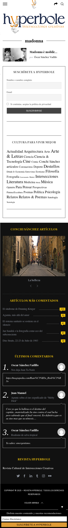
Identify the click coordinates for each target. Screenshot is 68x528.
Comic (34, 161)
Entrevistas (30, 171)
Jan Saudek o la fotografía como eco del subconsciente (22, 332)
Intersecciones (46, 176)
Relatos (12, 196)
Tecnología (11, 202)
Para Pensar (24, 187)
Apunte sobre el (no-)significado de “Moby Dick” (32, 399)
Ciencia (29, 156)
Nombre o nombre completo (19, 79)
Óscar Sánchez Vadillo (45, 57)
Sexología (53, 197)
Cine (27, 161)
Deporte (38, 167)
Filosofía (52, 171)
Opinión (11, 187)
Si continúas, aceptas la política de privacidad (30, 104)
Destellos (51, 166)
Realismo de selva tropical (24, 435)
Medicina (29, 182)
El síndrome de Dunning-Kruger (19, 308)
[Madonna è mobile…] (14, 54)
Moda (38, 182)
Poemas (28, 192)
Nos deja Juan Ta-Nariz (23, 369)
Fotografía (13, 177)
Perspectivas (40, 187)
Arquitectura (33, 151)
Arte (47, 151)
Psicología (52, 191)
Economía (20, 171)
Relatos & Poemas (33, 196)
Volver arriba (31, 503)
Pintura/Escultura (15, 192)
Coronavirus (26, 167)
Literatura (15, 181)
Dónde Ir (11, 171)
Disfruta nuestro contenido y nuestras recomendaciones (34, 513)
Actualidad (15, 151)
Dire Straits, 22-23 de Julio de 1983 (20, 340)
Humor (32, 177)
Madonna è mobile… (43, 52)
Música (47, 181)
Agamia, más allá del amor (16, 315)
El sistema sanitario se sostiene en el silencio (20, 322)
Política (39, 192)
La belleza (34, 280)
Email (9, 92)
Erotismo (40, 171)
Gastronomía (24, 177)
